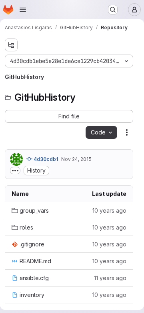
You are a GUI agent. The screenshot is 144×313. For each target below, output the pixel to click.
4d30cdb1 (45, 159)
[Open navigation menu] (22, 9)
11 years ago (110, 277)
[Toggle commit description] (15, 170)
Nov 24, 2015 (76, 159)
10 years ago (109, 210)
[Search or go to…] (113, 9)
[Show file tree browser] (11, 45)
